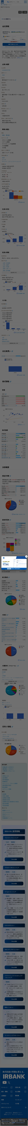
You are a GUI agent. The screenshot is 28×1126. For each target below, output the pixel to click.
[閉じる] (26, 556)
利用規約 (20, 1119)
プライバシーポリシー (6, 1121)
